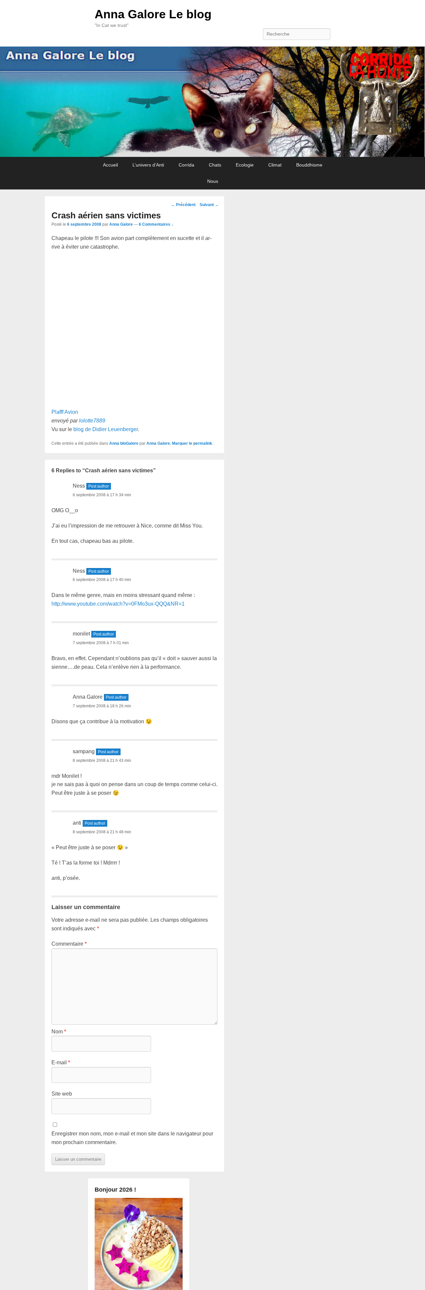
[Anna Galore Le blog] (212, 102)
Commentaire (69, 944)
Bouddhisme (309, 165)
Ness (79, 486)
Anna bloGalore (123, 443)
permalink (202, 443)
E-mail (60, 1062)
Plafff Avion (64, 412)
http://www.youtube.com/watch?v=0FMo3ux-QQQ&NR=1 (118, 604)
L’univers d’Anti (148, 165)
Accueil (110, 165)
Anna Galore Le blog (153, 14)
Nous (212, 181)
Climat (275, 165)
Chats (215, 165)
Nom (58, 1031)
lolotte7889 (92, 420)
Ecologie (245, 165)
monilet (81, 634)
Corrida (186, 165)
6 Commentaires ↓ (156, 224)
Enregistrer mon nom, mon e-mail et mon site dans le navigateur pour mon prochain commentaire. (132, 1138)
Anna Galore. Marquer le (169, 443)
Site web (61, 1094)
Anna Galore (121, 224)
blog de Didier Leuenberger (105, 429)
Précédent (183, 204)
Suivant (209, 204)
